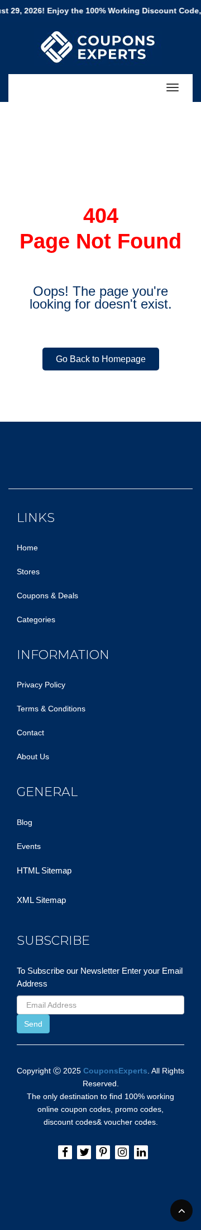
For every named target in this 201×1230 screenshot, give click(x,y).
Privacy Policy (41, 684)
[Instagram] (122, 1152)
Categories (36, 619)
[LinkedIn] (141, 1152)
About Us (33, 756)
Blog (24, 822)
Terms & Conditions (51, 708)
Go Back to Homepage (101, 359)
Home (27, 547)
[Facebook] (65, 1152)
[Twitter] (84, 1152)
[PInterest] (103, 1152)
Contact (30, 732)
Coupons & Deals (47, 595)
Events (29, 846)
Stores (28, 571)
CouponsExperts (115, 1070)
